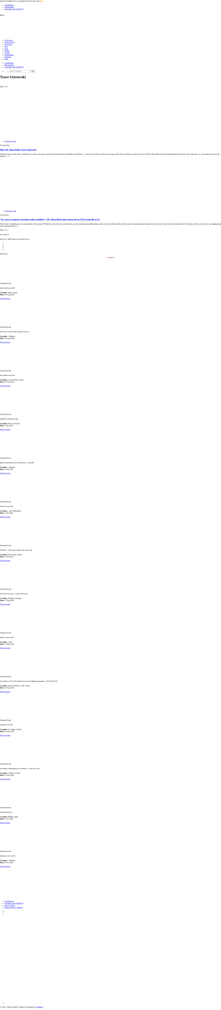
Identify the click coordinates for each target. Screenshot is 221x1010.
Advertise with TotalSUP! (14, 9)
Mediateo (39, 1007)
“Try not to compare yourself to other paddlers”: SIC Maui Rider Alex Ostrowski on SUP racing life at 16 (50, 219)
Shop (6, 59)
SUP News (9, 40)
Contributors (9, 5)
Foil (6, 47)
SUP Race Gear (10, 141)
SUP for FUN (10, 42)
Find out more (5, 299)
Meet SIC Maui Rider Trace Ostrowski (18, 150)
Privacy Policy (10, 905)
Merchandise (9, 7)
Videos (7, 51)
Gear (6, 49)
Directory (8, 57)
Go (33, 71)
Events (7, 53)
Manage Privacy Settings (14, 907)
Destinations (9, 55)
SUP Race (8, 45)
